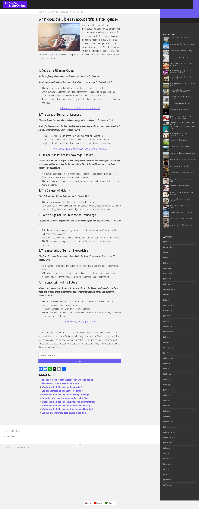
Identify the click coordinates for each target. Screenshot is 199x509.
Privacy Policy (10, 436)
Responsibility (68, 11)
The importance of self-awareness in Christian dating (67, 379)
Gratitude (168, 326)
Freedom (168, 311)
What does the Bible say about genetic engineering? (66, 405)
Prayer (167, 416)
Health (167, 337)
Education (168, 273)
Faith (167, 295)
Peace (167, 411)
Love (167, 369)
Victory (167, 474)
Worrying (168, 485)
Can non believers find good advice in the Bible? (64, 413)
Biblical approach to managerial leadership (62, 390)
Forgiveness (169, 305)
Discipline (168, 268)
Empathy (168, 279)
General (42, 11)
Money (167, 385)
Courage (168, 252)
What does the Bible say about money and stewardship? (68, 401)
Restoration (169, 443)
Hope (167, 342)
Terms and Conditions (13, 431)
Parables (168, 395)
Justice (167, 353)
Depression (169, 263)
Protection (169, 422)
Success (168, 459)
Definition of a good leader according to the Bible (65, 398)
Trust (167, 469)
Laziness (168, 363)
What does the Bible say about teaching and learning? (67, 409)
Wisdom (81, 11)
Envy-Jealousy (170, 289)
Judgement (169, 348)
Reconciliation (170, 427)
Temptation (169, 464)
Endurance (169, 284)
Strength (168, 453)
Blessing (168, 242)
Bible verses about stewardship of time (60, 383)
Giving (167, 321)
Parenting (168, 400)
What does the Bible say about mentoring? (62, 387)
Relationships (170, 432)
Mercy (167, 379)
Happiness (169, 332)
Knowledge (53, 11)
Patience (168, 406)
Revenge (168, 448)
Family (167, 300)
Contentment (169, 247)
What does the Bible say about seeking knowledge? (66, 394)
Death (167, 258)
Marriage (168, 374)
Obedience (169, 390)
